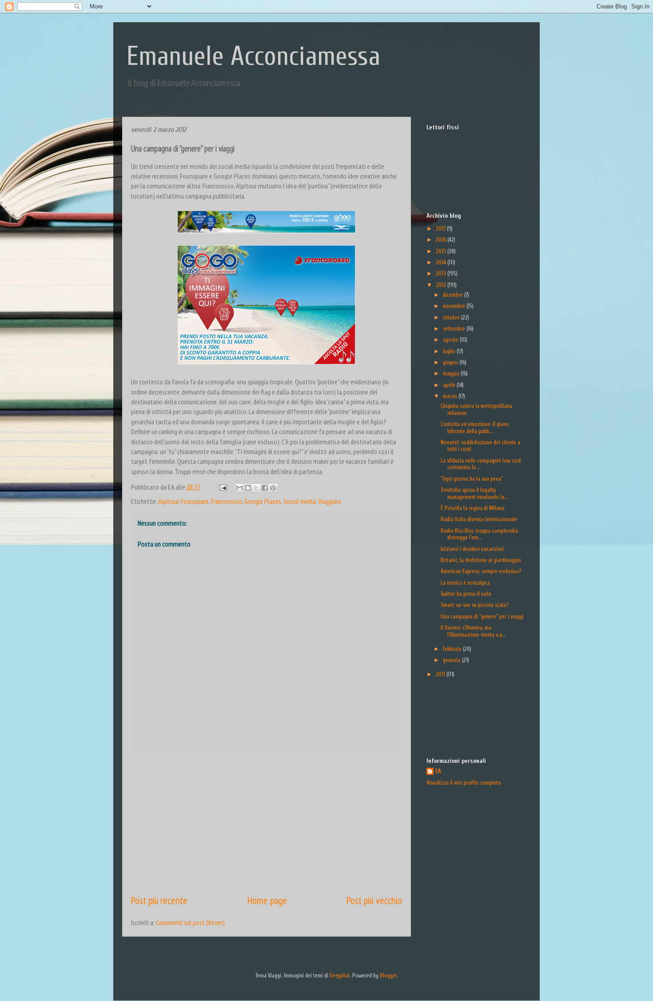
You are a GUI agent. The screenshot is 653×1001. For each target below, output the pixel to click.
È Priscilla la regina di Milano (473, 508)
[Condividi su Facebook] (264, 487)
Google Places (262, 501)
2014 (441, 262)
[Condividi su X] (256, 487)
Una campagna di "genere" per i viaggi (482, 616)
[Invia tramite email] (239, 487)
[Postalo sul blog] (247, 487)
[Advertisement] (266, 823)
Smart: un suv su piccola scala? (474, 605)
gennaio (452, 660)
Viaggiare (329, 501)
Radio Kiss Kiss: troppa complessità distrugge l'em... (479, 534)
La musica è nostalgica (465, 582)
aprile (450, 385)
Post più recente (159, 900)
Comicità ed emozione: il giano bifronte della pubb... (475, 428)
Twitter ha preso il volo (466, 593)
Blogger (388, 975)
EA (438, 771)
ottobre (452, 317)
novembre (454, 306)
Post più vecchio (374, 900)
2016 (441, 239)
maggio (452, 373)
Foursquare (195, 501)
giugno (451, 362)
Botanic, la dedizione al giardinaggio (481, 560)
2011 (441, 674)
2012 (441, 285)
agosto (451, 339)
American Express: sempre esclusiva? (481, 571)
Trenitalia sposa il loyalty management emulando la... (474, 493)
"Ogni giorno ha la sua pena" (472, 478)
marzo (450, 396)
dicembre (453, 294)
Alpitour (168, 501)
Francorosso (226, 501)
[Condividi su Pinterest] (273, 487)
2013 (441, 273)
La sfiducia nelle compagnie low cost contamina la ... (481, 464)
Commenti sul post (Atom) (190, 922)
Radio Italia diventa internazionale (479, 519)
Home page (267, 900)
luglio (450, 351)
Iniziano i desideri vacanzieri (472, 549)
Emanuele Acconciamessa (253, 56)
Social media (299, 501)
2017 (441, 228)
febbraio (453, 649)
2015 (441, 251)
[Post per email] (221, 487)
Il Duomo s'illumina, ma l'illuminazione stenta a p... (473, 631)
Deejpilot (340, 975)
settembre (454, 328)
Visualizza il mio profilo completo (463, 782)
